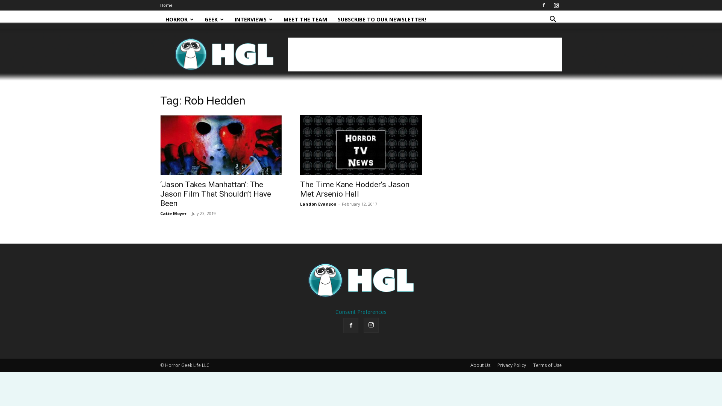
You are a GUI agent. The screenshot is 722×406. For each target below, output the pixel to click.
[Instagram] (556, 5)
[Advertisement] (425, 54)
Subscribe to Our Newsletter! (382, 19)
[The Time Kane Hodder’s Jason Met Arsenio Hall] (361, 145)
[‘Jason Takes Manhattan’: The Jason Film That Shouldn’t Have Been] (221, 145)
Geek (211, 19)
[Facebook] (543, 5)
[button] (553, 20)
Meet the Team (305, 19)
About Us (480, 365)
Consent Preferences (361, 311)
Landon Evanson (318, 204)
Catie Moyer (173, 213)
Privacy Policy (512, 365)
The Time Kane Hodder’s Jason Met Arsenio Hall (355, 189)
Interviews (251, 19)
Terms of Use (547, 365)
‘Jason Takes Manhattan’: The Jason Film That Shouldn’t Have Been (215, 194)
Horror (176, 19)
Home (166, 5)
